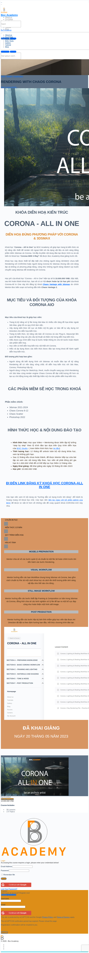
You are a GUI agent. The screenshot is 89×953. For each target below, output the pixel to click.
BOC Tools (9, 41)
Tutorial (8, 45)
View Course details (9, 87)
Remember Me (9, 875)
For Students (10, 39)
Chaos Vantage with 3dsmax (56, 284)
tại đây (56, 448)
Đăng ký (13, 52)
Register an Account (8, 895)
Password (5, 870)
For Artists (9, 19)
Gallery (8, 43)
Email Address (6, 866)
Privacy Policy (47, 917)
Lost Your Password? (9, 889)
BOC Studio (22, 448)
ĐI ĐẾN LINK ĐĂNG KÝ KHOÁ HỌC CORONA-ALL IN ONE (44, 485)
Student (9, 76)
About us (8, 17)
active (3, 76)
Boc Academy (9, 15)
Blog (7, 29)
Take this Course (7, 799)
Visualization (18, 76)
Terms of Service (63, 917)
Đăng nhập (5, 52)
